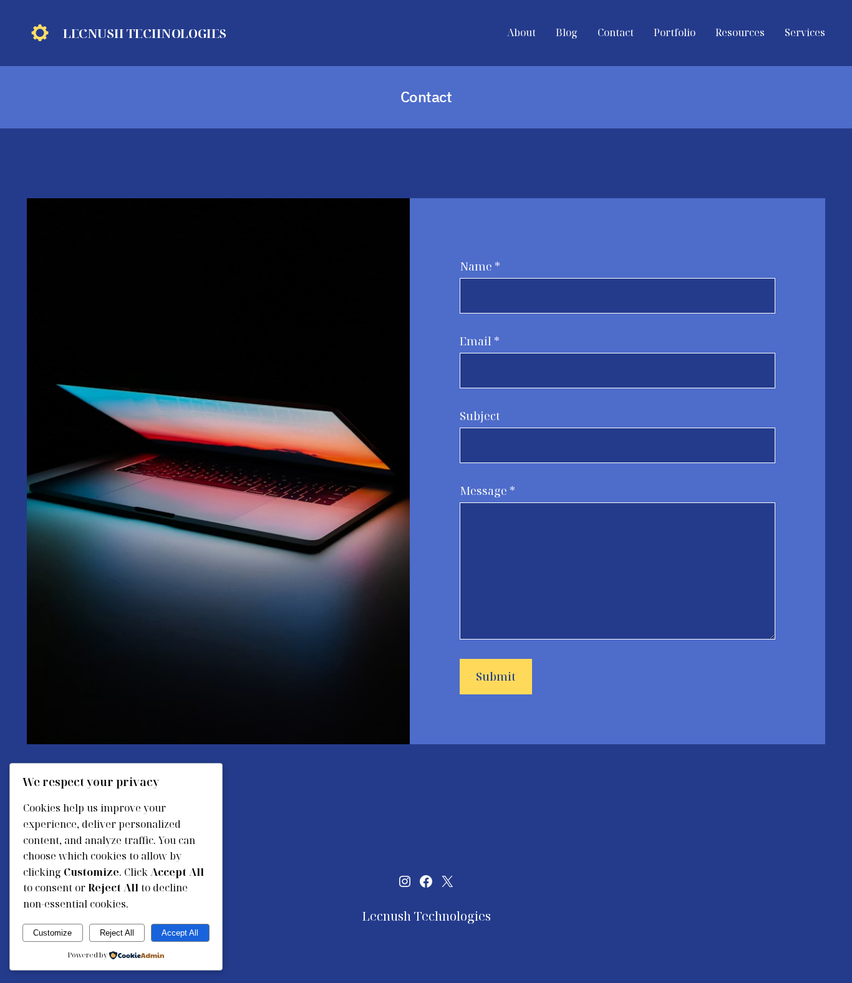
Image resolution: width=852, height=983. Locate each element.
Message (487, 490)
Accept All (180, 932)
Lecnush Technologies (144, 33)
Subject (480, 415)
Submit (496, 676)
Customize (52, 932)
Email (480, 340)
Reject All (117, 932)
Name (480, 266)
